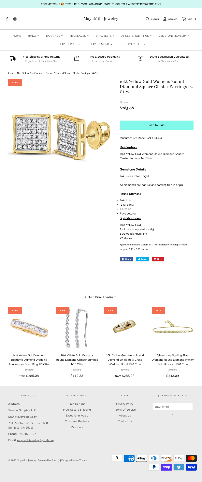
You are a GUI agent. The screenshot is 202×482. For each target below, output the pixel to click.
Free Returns (77, 404)
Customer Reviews (77, 421)
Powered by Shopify (49, 460)
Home (11, 73)
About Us (125, 415)
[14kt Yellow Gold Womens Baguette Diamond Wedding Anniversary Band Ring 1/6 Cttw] (29, 328)
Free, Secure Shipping (77, 409)
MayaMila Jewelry (100, 18)
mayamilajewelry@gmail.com (35, 440)
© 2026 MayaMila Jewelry (22, 460)
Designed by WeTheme (74, 460)
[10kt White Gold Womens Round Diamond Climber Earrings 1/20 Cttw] (77, 328)
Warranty (77, 427)
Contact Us (125, 421)
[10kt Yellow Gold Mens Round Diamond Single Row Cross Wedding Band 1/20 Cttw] (125, 328)
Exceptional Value (77, 415)
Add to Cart (157, 125)
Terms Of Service (125, 409)
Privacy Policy (124, 404)
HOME (17, 35)
